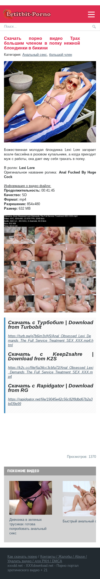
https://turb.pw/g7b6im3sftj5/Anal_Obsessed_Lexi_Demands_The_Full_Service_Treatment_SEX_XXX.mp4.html (50, 340)
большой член (60, 55)
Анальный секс (34, 55)
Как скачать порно (22, 557)
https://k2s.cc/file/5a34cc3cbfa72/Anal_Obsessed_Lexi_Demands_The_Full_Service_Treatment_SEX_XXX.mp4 (50, 372)
